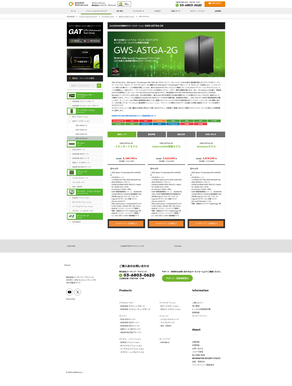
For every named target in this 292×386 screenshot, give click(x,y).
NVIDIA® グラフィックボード (132, 306)
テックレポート (138, 11)
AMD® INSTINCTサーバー (131, 332)
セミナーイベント (199, 316)
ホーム (73, 11)
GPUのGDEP (71, 16)
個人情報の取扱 (198, 355)
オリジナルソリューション (131, 345)
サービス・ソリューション (130, 339)
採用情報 (195, 345)
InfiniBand (164, 342)
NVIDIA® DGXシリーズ (129, 326)
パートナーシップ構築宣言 (203, 365)
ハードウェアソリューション (132, 349)
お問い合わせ (210, 134)
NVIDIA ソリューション (130, 342)
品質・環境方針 (198, 362)
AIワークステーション (169, 306)
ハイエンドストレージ (169, 319)
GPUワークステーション (126, 16)
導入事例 (120, 11)
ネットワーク (164, 339)
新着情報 (195, 312)
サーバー (122, 316)
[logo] (78, 4)
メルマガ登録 (197, 352)
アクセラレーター (126, 303)
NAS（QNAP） (166, 326)
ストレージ (163, 316)
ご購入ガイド (175, 11)
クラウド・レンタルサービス (132, 352)
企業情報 (218, 11)
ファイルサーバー (167, 322)
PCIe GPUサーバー (128, 319)
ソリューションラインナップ (96, 11)
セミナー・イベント (197, 11)
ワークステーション (108, 16)
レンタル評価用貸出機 (201, 309)
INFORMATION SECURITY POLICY (206, 358)
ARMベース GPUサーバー (130, 329)
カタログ (157, 11)
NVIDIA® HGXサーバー (129, 322)
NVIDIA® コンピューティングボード (135, 309)
